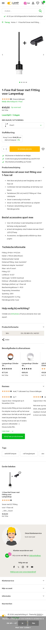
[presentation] (2, 54)
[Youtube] (32, 567)
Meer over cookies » (23, 627)
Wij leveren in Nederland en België (18, 155)
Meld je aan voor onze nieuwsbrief (23, 572)
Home (13, 22)
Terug (7, 22)
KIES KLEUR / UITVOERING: (13, 120)
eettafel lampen (10, 454)
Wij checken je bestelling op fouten (18, 162)
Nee (33, 623)
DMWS (39, 614)
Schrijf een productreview (13, 436)
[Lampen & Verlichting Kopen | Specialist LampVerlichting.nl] (13, 3)
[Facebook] (14, 567)
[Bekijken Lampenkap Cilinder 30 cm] (10, 357)
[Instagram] (23, 567)
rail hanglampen (29, 454)
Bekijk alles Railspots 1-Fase (12, 102)
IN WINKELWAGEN (25, 149)
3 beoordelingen (19, 99)
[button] (20, 82)
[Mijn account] (33, 3)
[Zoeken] (40, 11)
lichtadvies (15, 314)
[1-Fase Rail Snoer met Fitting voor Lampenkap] (11, 480)
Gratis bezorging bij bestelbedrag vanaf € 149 (22, 159)
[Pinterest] (27, 567)
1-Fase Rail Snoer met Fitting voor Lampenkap (11, 494)
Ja (22, 623)
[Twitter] (18, 567)
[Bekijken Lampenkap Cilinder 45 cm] (30, 357)
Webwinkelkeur (35, 555)
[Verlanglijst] (37, 3)
